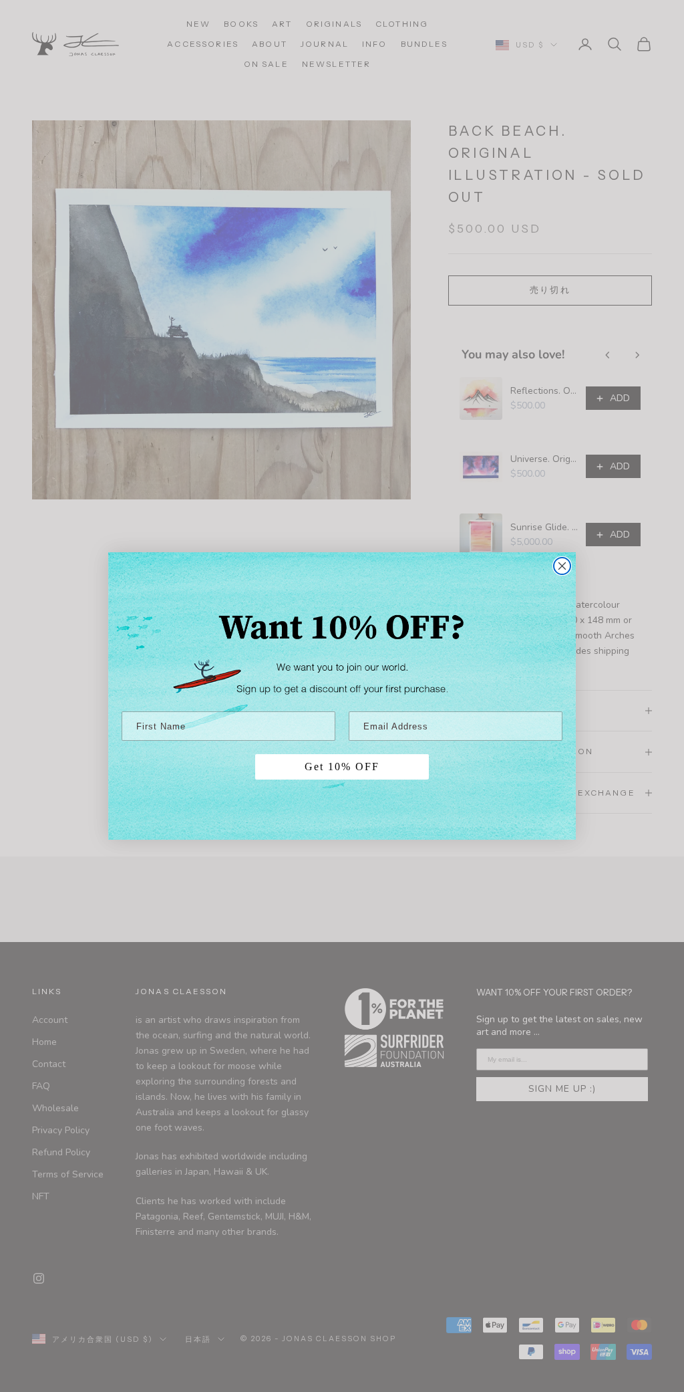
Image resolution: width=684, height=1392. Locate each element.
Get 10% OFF (342, 766)
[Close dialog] (562, 566)
